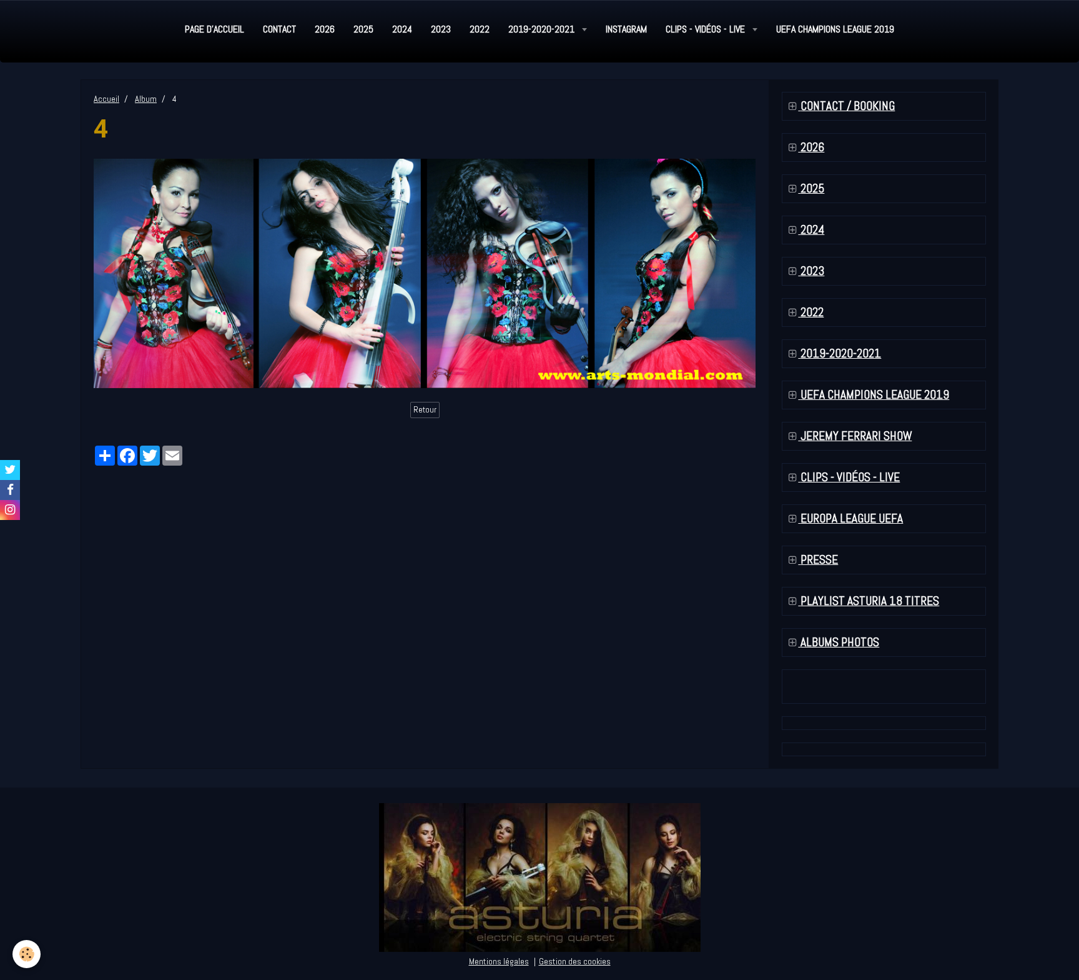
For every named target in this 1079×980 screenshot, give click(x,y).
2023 (441, 29)
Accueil (106, 98)
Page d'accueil (214, 29)
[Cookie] (26, 954)
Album (146, 98)
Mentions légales (499, 961)
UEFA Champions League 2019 (835, 29)
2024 (402, 29)
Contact (279, 29)
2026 (325, 29)
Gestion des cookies (575, 961)
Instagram (626, 29)
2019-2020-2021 (542, 29)
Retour (424, 409)
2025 (363, 29)
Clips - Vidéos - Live (706, 29)
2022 (480, 29)
